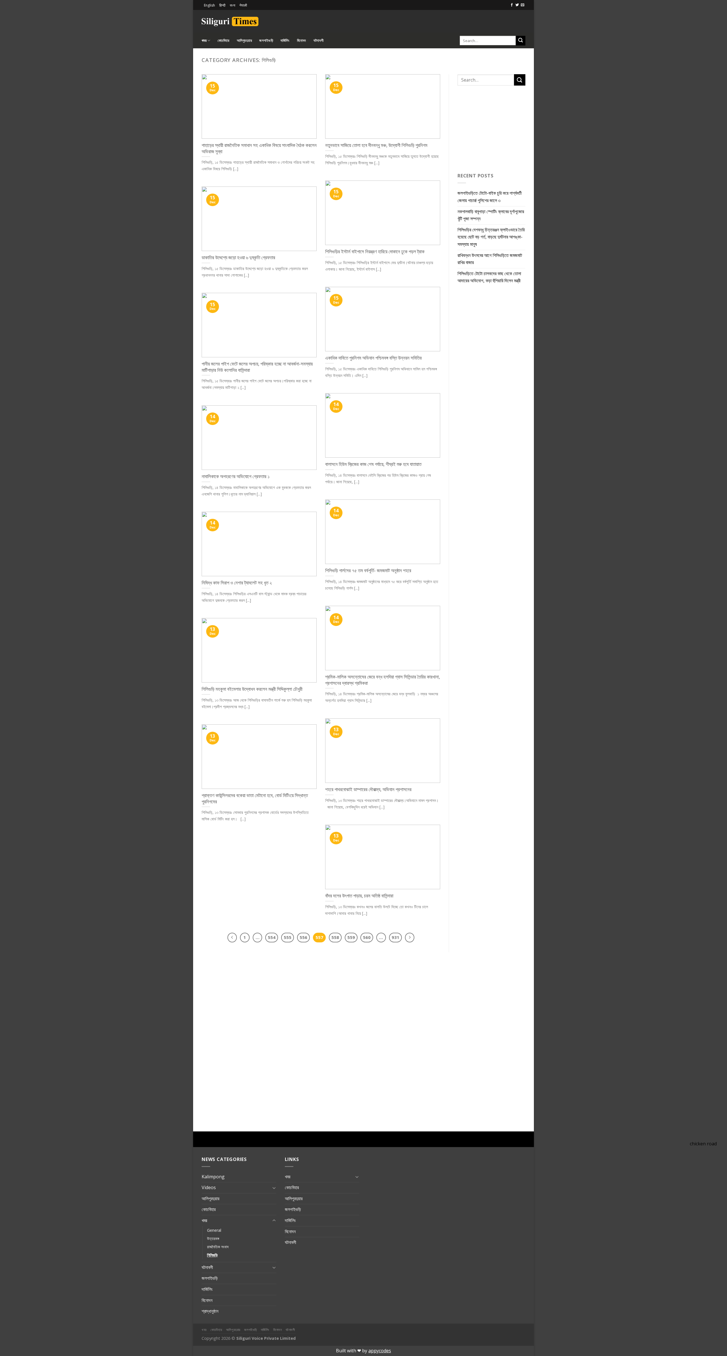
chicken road (703, 1144)
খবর (204, 40)
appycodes (379, 1350)
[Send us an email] (522, 5)
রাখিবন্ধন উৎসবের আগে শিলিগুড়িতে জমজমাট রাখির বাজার (489, 259)
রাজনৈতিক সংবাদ (218, 1246)
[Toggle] (274, 1187)
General (214, 1230)
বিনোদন (301, 40)
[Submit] (520, 40)
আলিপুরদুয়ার (244, 40)
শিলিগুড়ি (212, 1255)
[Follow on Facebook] (511, 5)
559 (351, 937)
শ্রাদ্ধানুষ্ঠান (210, 1311)
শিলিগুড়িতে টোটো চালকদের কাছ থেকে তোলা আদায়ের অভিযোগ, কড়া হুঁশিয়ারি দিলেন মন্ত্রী (489, 277)
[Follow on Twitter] (517, 5)
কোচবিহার (223, 40)
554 (271, 937)
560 (367, 937)
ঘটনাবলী (318, 40)
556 (303, 937)
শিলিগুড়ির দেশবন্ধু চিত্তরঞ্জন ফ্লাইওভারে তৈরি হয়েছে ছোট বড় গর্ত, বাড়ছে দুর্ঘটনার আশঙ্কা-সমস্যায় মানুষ (491, 237)
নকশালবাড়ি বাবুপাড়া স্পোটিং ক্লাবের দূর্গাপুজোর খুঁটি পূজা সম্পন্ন (490, 215)
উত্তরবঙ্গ (213, 1238)
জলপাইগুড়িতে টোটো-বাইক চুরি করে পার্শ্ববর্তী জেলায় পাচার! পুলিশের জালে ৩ (489, 197)
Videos (209, 1187)
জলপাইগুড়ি (266, 40)
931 (395, 937)
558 (335, 937)
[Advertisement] (458, 20)
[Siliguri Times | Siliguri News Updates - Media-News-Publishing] (230, 21)
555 (287, 937)
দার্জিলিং (285, 40)
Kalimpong (213, 1176)
